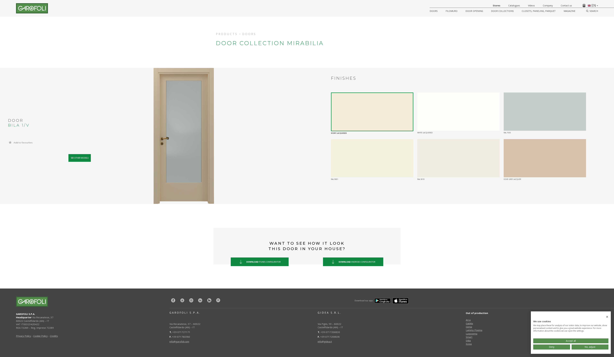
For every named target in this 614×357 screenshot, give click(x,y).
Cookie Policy (40, 335)
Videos (531, 5)
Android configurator (357, 261)
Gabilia (469, 323)
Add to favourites (22, 142)
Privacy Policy (23, 335)
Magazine (569, 10)
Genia (469, 326)
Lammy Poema (474, 330)
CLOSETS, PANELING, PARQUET (539, 10)
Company (548, 5)
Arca (468, 319)
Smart (469, 337)
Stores (496, 5)
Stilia (468, 340)
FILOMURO (451, 10)
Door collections (502, 10)
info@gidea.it (325, 341)
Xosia (469, 343)
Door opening (474, 10)
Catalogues (514, 5)
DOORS (434, 10)
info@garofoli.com (179, 341)
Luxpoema (471, 333)
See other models (79, 157)
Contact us (566, 5)
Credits (54, 335)
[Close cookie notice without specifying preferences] (607, 316)
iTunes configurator (263, 261)
